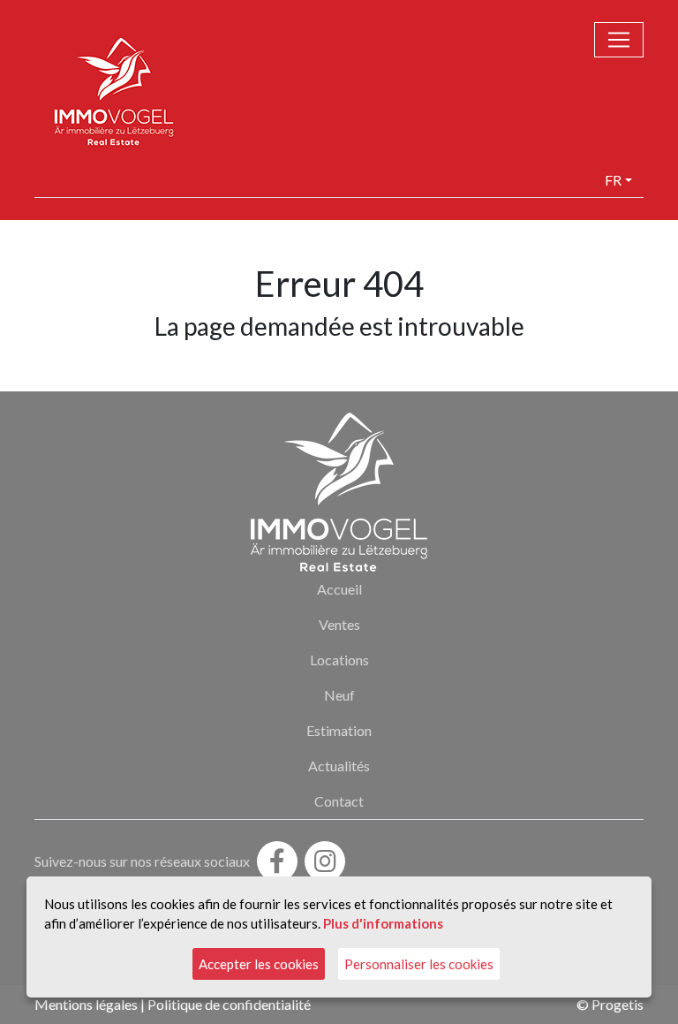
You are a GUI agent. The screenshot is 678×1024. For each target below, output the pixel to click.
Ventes (339, 624)
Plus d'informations (383, 923)
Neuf (339, 694)
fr (613, 179)
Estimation (339, 730)
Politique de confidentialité (229, 1004)
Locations (339, 659)
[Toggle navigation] (619, 39)
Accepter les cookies (259, 964)
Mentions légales (86, 1004)
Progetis (617, 1004)
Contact (339, 801)
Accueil (339, 588)
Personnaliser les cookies (418, 964)
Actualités (339, 765)
